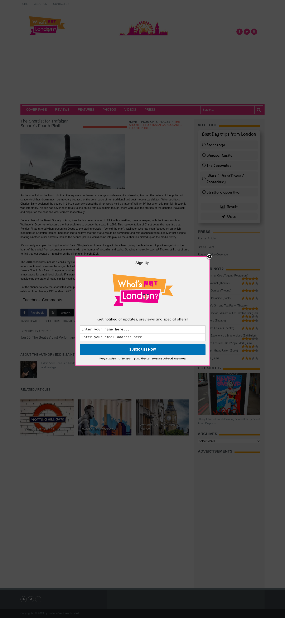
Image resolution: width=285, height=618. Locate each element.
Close (209, 257)
